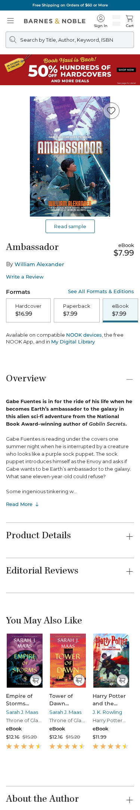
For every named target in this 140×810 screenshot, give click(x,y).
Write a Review (25, 277)
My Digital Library (73, 342)
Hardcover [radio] (28, 310)
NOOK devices (84, 335)
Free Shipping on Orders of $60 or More (70, 5)
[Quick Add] (35, 680)
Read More (19, 504)
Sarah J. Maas (22, 712)
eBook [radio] (120, 310)
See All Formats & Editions (101, 291)
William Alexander (39, 264)
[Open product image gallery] (70, 156)
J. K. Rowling (107, 712)
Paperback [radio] (76, 310)
